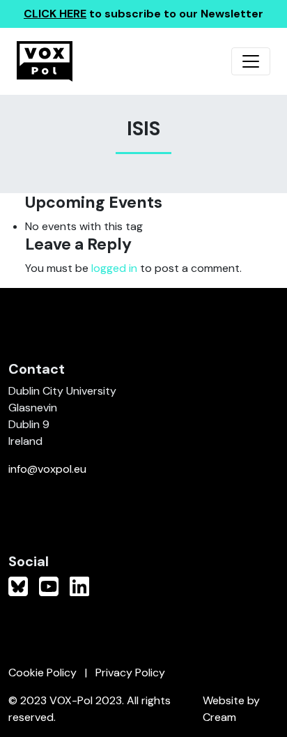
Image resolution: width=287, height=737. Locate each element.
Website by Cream (231, 708)
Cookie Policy (42, 672)
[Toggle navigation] (250, 61)
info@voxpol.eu (47, 469)
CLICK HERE (55, 13)
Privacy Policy (130, 672)
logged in (114, 268)
